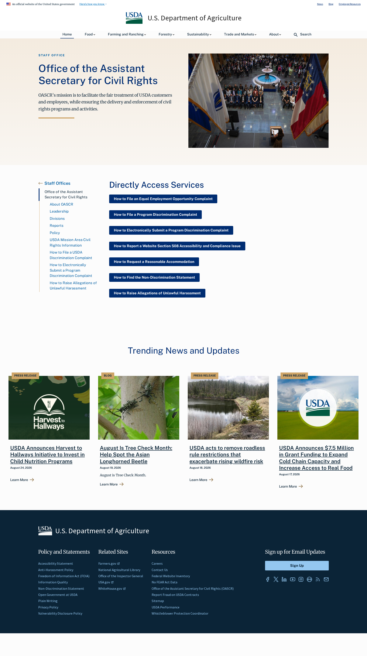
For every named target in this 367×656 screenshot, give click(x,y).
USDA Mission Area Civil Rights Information (70, 242)
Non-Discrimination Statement (61, 588)
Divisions (57, 218)
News (320, 4)
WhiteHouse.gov (110, 588)
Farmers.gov (107, 563)
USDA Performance (165, 607)
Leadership (59, 211)
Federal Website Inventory (171, 576)
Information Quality (53, 582)
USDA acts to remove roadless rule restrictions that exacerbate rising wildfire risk (227, 454)
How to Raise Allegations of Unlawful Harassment (73, 286)
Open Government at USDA (58, 595)
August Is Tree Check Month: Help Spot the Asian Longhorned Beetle (136, 454)
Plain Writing (48, 601)
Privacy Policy (48, 607)
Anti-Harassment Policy (55, 570)
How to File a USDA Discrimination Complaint (71, 255)
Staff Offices (57, 183)
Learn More (19, 480)
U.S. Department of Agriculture (194, 17)
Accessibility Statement (55, 563)
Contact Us (160, 570)
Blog (331, 4)
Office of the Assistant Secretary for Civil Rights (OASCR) (193, 588)
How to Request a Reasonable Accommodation (154, 262)
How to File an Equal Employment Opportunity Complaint (163, 199)
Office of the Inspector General (120, 576)
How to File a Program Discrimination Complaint (155, 214)
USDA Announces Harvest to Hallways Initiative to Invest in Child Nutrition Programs (47, 454)
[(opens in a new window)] (267, 579)
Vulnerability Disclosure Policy (60, 613)
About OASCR (61, 204)
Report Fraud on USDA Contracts (175, 595)
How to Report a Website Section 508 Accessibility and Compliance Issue (177, 246)
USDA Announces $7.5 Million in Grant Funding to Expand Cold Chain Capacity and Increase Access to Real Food (316, 458)
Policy (55, 233)
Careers (157, 563)
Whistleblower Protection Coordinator (180, 613)
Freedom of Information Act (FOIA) (63, 576)
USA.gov (104, 582)
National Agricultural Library (119, 570)
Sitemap (158, 601)
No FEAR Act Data (164, 582)
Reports (57, 225)
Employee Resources (350, 4)
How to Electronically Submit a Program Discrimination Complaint (71, 270)
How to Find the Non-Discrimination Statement (154, 277)
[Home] (134, 23)
